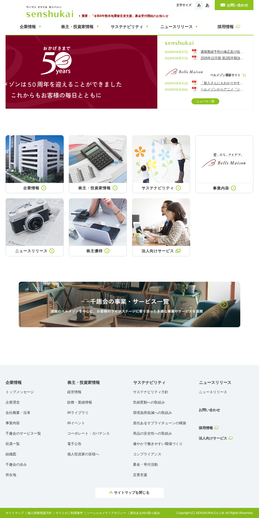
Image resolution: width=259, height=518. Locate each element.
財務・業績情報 (79, 402)
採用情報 (206, 428)
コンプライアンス (147, 454)
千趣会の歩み (16, 464)
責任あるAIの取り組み (145, 513)
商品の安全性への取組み (152, 433)
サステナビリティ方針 (150, 392)
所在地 (11, 475)
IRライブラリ (78, 413)
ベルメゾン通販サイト (225, 75)
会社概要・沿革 (18, 413)
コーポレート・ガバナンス (88, 433)
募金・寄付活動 (145, 464)
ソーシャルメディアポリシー (106, 513)
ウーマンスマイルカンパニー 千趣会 (50, 12)
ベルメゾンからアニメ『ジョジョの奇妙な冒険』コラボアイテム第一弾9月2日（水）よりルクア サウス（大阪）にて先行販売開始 (223, 89)
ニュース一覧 (205, 101)
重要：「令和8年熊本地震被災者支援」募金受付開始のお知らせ (125, 16)
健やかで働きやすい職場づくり (158, 444)
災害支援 (140, 475)
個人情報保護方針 (40, 513)
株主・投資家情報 (84, 382)
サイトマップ (15, 513)
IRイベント (76, 423)
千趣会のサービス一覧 (23, 433)
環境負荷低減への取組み (152, 413)
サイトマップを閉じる (131, 492)
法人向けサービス (213, 438)
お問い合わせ (209, 410)
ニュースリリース (215, 382)
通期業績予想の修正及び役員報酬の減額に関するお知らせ (223, 52)
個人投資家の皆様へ (83, 454)
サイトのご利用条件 (69, 513)
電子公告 (74, 444)
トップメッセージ (20, 392)
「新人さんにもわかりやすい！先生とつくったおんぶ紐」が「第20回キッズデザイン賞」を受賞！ (223, 83)
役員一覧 (13, 444)
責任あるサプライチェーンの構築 (159, 423)
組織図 (11, 454)
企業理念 (13, 402)
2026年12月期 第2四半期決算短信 (223, 58)
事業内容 (13, 423)
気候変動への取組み (149, 402)
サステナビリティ (149, 382)
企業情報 (14, 382)
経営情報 (74, 392)
